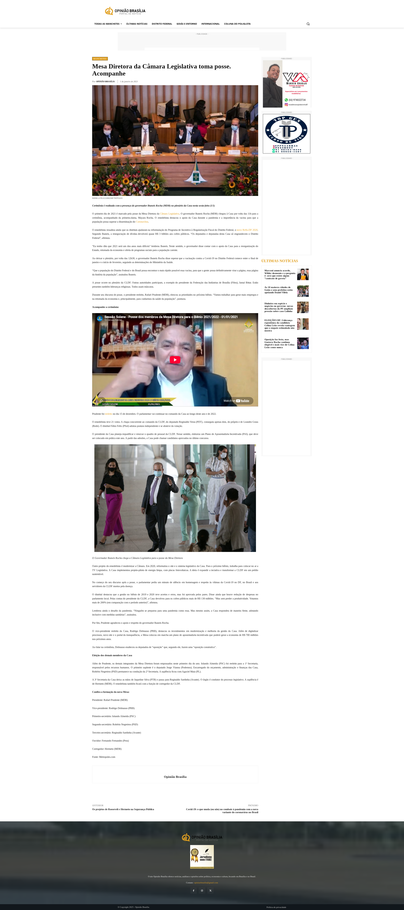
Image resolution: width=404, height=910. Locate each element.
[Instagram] (202, 890)
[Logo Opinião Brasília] (125, 11)
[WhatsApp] (248, 81)
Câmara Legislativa (169, 213)
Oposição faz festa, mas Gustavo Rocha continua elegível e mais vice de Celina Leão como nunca (279, 343)
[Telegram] (255, 81)
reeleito (108, 413)
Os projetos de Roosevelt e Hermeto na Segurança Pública (123, 809)
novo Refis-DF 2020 (247, 230)
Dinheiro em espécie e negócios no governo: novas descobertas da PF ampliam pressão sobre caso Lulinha (278, 307)
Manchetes (100, 59)
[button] (308, 24)
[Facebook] (233, 81)
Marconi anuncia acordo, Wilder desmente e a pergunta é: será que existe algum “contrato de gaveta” (279, 274)
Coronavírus (142, 221)
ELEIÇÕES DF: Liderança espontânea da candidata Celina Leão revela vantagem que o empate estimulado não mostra (279, 325)
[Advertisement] (202, 43)
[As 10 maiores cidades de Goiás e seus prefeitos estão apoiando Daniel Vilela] (303, 291)
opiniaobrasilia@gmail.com (206, 882)
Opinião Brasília (105, 81)
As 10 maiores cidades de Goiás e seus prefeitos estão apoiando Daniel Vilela (278, 290)
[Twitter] (240, 81)
